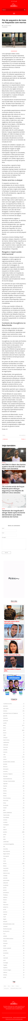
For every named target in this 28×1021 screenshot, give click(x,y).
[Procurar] (25, 10)
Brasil (3, 484)
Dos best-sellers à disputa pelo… (12, 670)
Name (3, 528)
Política (6, 484)
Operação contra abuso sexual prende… (11, 622)
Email (3, 532)
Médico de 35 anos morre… (12, 639)
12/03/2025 (4, 27)
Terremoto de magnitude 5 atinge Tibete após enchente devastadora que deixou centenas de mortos (13, 514)
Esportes (4, 462)
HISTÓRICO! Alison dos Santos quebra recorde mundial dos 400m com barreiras (14, 467)
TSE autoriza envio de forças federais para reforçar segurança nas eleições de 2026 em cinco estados (13, 490)
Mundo (4, 435)
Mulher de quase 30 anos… (12, 655)
